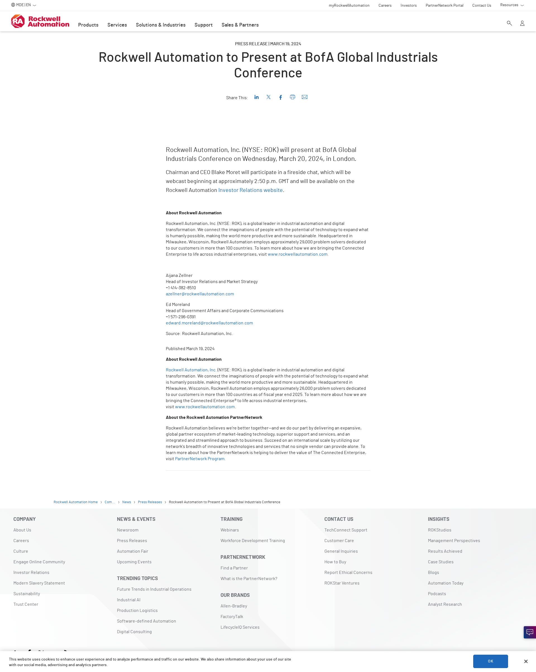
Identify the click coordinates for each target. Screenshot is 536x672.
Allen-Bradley (234, 606)
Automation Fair (132, 551)
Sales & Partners (240, 25)
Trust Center (25, 604)
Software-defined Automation (146, 621)
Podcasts (437, 594)
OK (490, 661)
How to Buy (335, 562)
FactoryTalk (232, 616)
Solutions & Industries (161, 25)
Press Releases (132, 540)
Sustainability (26, 594)
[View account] (522, 23)
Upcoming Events (134, 562)
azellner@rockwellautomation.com (200, 294)
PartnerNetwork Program (199, 459)
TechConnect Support (345, 530)
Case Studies (441, 562)
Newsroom (127, 530)
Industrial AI (128, 600)
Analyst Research (445, 604)
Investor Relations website (250, 190)
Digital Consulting (134, 632)
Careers (21, 540)
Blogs (433, 572)
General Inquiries (341, 551)
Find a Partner (234, 568)
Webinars (230, 530)
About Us (22, 530)
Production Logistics (137, 610)
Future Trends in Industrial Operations (154, 589)
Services (117, 25)
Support (204, 25)
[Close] (526, 661)
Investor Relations (31, 572)
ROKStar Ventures (342, 583)
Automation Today (445, 583)
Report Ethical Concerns (348, 572)
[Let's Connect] (530, 632)
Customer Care (339, 540)
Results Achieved (445, 551)
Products (88, 25)
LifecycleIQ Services (240, 627)
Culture (20, 551)
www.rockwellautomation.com (297, 254)
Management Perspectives (454, 540)
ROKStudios (439, 530)
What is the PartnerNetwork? (249, 578)
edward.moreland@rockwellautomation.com (209, 323)
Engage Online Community (39, 562)
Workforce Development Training (253, 540)
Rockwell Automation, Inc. (191, 370)
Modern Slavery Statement (39, 583)
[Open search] (509, 23)
